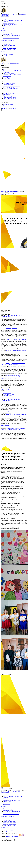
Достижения (6, 28)
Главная (2, 191)
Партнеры (5, 26)
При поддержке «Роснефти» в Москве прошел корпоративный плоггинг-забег (13, 363)
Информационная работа (9, 48)
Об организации (5, 16)
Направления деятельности (7, 40)
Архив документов (8, 34)
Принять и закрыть (5, 842)
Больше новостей (5, 389)
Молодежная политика (9, 49)
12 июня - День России (11, 328)
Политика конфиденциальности (11, 38)
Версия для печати (6, 674)
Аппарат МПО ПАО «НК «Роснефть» (12, 24)
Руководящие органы (8, 23)
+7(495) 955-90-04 (13, 14)
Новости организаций (14, 191)
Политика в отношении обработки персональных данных (11, 36)
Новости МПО (7, 393)
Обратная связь (4, 51)
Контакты (5, 55)
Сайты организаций (8, 54)
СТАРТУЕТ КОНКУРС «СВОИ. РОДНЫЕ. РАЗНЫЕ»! (11, 316)
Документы (3, 30)
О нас (4, 19)
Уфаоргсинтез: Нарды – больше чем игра (16, 339)
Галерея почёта (7, 25)
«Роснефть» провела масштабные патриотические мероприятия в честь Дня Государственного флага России (11, 377)
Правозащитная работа (9, 45)
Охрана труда (6, 44)
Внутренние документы (9, 33)
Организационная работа (9, 46)
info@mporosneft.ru (5, 15)
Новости (6, 191)
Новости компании (8, 395)
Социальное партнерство (9, 42)
